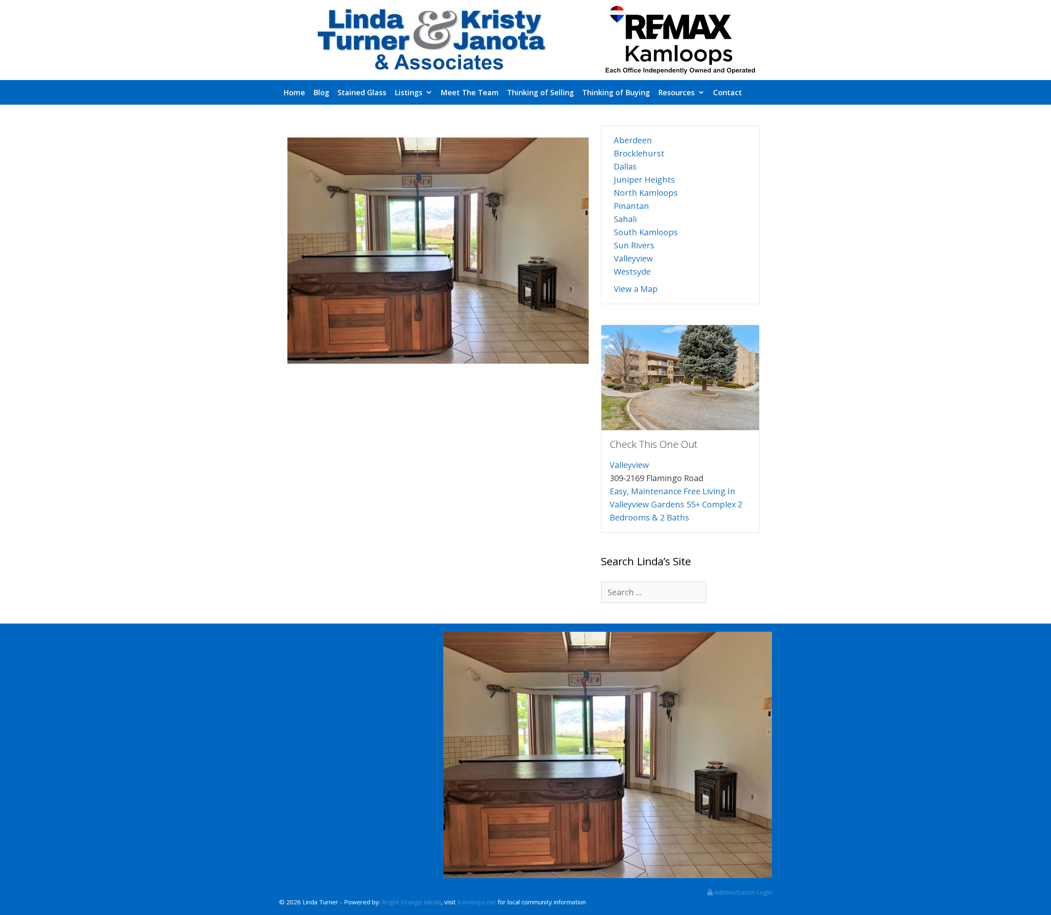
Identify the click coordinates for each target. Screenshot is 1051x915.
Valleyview (633, 258)
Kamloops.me (476, 902)
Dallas (625, 166)
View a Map (636, 288)
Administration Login (742, 892)
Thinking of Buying (616, 92)
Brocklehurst (639, 153)
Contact (727, 92)
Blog (321, 92)
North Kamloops (646, 192)
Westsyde (632, 271)
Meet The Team (470, 92)
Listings (408, 92)
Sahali (625, 219)
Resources (676, 92)
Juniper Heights (644, 179)
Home (294, 92)
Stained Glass (361, 92)
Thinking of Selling (540, 92)
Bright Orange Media (411, 902)
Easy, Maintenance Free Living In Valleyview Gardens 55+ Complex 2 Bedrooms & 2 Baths (676, 504)
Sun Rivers (634, 245)
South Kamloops (646, 232)
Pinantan (631, 205)
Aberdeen (633, 140)
